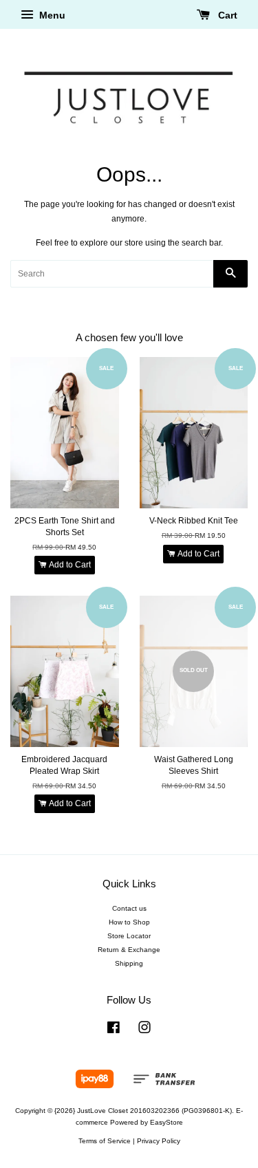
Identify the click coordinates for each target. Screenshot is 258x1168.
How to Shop (129, 922)
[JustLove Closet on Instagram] (144, 1031)
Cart (226, 15)
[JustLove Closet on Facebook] (113, 1031)
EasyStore (166, 1122)
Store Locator (129, 936)
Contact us (129, 908)
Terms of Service (104, 1141)
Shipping (129, 963)
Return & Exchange (129, 949)
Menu (50, 15)
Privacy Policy (158, 1141)
